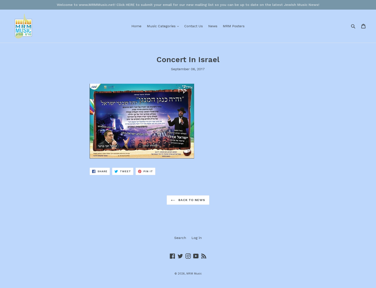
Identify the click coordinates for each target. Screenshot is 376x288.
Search (180, 238)
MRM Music (194, 273)
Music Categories (164, 26)
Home (136, 26)
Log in (196, 238)
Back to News (191, 200)
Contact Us (193, 26)
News (212, 26)
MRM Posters (234, 26)
